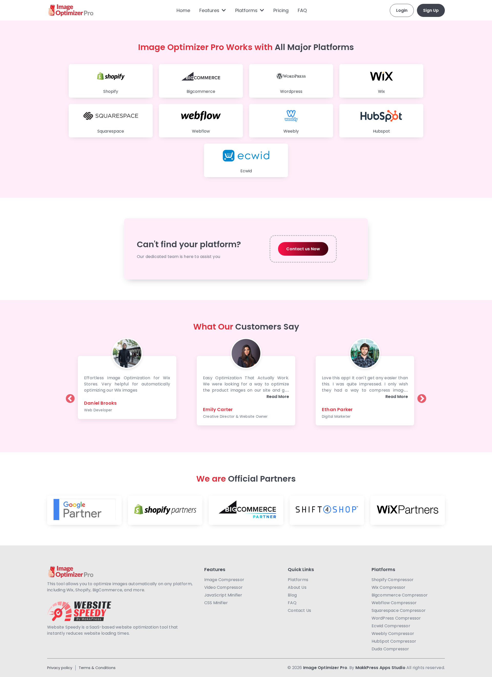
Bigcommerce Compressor (400, 595)
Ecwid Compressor (391, 626)
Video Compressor (223, 587)
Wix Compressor (389, 587)
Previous (70, 393)
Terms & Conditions (97, 667)
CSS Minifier (216, 603)
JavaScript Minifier (223, 595)
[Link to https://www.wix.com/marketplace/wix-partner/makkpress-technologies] (407, 510)
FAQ (302, 10)
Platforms (246, 10)
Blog (292, 595)
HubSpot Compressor (394, 641)
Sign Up (431, 10)
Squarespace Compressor (399, 610)
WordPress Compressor (396, 618)
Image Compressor (224, 580)
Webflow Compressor (394, 603)
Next (421, 393)
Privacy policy (59, 667)
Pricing (281, 10)
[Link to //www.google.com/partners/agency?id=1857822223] (84, 510)
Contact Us (299, 610)
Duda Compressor (390, 649)
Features (209, 10)
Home (183, 10)
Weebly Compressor (393, 633)
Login (401, 10)
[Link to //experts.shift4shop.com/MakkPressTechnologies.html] (327, 510)
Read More (277, 397)
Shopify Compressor (393, 580)
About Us (297, 587)
